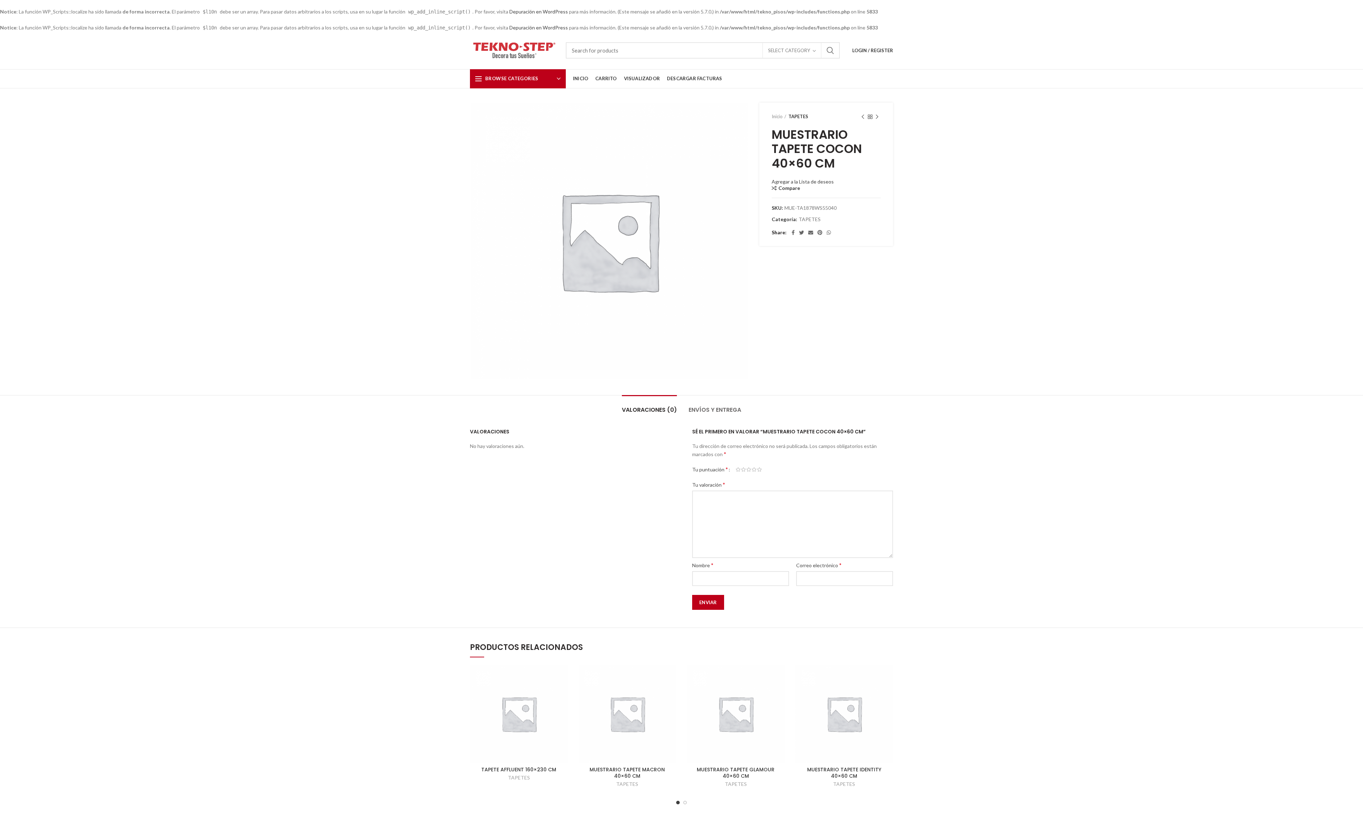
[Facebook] (793, 232)
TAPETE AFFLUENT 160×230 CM (518, 769)
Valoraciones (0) (649, 410)
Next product (877, 116)
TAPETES (798, 116)
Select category (789, 50)
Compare (789, 188)
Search (830, 50)
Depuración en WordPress (538, 12)
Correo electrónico (819, 565)
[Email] (810, 232)
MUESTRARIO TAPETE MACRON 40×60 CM (627, 772)
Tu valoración (708, 484)
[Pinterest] (820, 232)
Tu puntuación (710, 469)
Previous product (862, 116)
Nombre (702, 565)
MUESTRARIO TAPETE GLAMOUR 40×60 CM (735, 772)
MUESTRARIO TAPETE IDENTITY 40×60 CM (844, 772)
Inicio (777, 116)
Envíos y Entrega (715, 410)
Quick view (562, 676)
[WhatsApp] (829, 232)
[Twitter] (801, 232)
